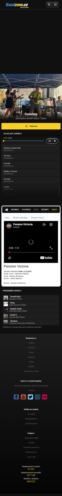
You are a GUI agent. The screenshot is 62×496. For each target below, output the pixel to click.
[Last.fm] (44, 396)
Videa (54, 210)
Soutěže (31, 367)
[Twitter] (30, 396)
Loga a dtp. (31, 457)
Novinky (15, 210)
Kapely (31, 343)
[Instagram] (37, 396)
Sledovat (33, 126)
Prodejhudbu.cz (31, 419)
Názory (45, 210)
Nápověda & (31, 438)
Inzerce (31, 390)
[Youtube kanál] (23, 396)
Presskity (31, 414)
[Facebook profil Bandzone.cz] (16, 396)
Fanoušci (31, 357)
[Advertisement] (31, 41)
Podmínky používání (31, 447)
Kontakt (31, 443)
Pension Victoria (37, 218)
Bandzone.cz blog (31, 371)
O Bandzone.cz (31, 452)
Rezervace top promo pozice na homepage (31, 386)
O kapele (26, 210)
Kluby (31, 362)
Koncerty (31, 348)
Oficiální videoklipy (20, 218)
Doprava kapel (31, 424)
